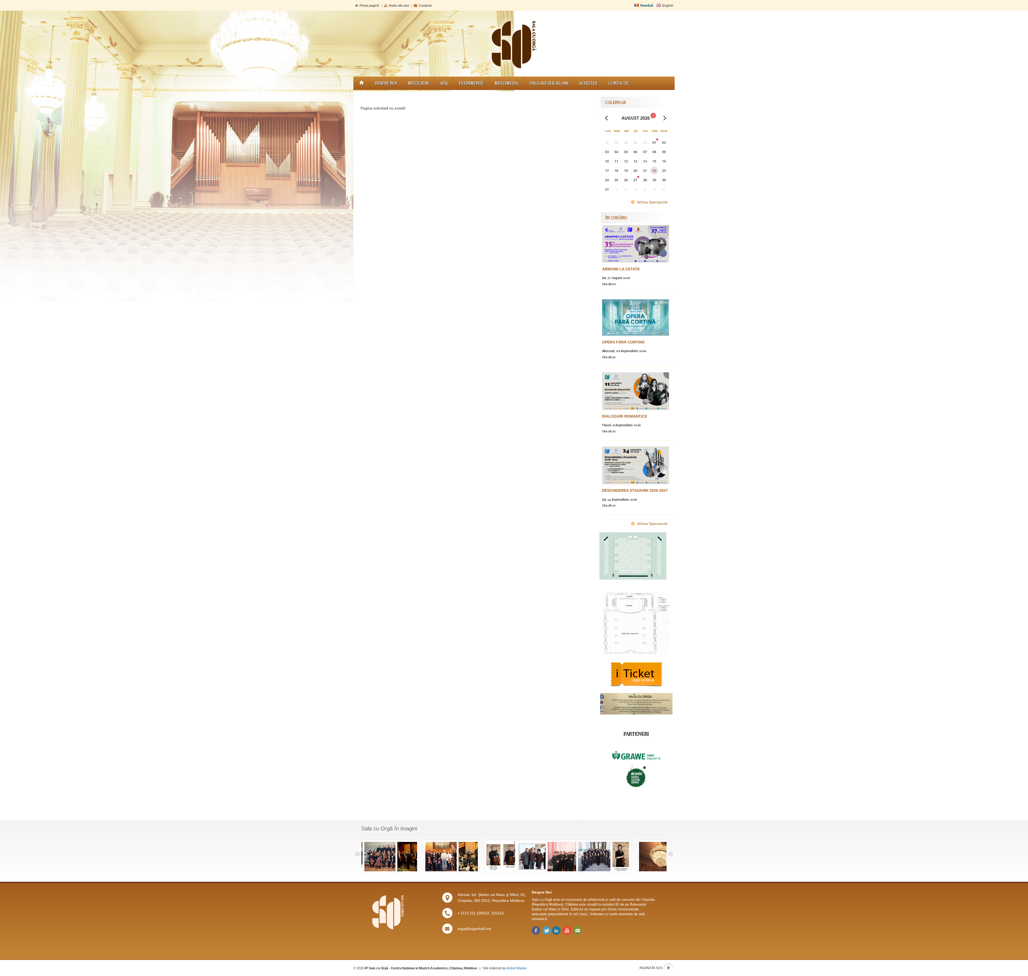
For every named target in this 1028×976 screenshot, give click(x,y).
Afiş (444, 83)
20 (635, 170)
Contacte (425, 5)
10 (607, 161)
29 (654, 179)
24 (607, 179)
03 (607, 151)
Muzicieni (418, 83)
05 (626, 151)
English (667, 5)
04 (616, 151)
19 (626, 170)
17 (607, 170)
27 (635, 179)
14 (645, 161)
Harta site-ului (399, 5)
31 (607, 189)
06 (635, 151)
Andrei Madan (516, 968)
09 (664, 151)
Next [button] (670, 854)
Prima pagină (369, 5)
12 (626, 161)
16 (664, 161)
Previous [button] (357, 854)
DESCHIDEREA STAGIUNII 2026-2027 (635, 490)
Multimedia (507, 83)
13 (635, 161)
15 (654, 161)
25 (616, 179)
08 (654, 151)
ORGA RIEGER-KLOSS (549, 83)
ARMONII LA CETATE (621, 269)
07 (645, 151)
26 (626, 179)
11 (616, 161)
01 (654, 142)
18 (616, 170)
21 (645, 170)
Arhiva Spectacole (652, 202)
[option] (376, 857)
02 (664, 142)
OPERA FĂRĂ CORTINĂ (623, 342)
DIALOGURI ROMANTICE (624, 416)
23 (664, 170)
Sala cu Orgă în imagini (389, 828)
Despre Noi (386, 83)
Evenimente (471, 83)
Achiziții (588, 83)
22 (654, 170)
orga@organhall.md (474, 928)
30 (664, 179)
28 (645, 179)
